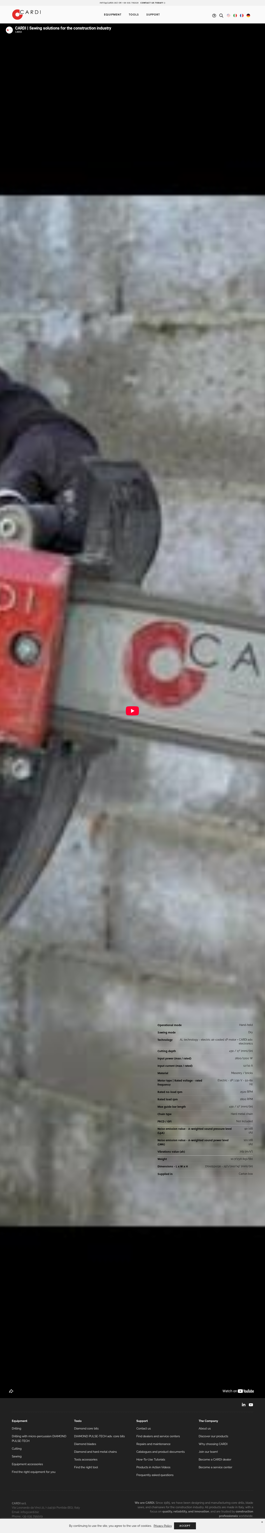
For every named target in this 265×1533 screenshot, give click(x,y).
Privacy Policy (163, 1525)
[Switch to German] (248, 15)
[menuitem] (39, 1428)
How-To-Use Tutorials (150, 1459)
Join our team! (208, 1452)
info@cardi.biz (30, 1512)
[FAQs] (214, 16)
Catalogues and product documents (160, 1452)
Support (153, 14)
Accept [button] (185, 1525)
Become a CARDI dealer (215, 1459)
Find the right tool (86, 1467)
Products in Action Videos (153, 1467)
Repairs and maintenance (153, 1444)
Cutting (17, 1448)
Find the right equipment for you (33, 1472)
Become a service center (215, 1467)
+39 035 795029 (32, 1516)
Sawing (17, 1456)
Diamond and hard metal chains (95, 1452)
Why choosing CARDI (213, 1444)
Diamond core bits (86, 1428)
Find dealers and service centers (158, 1436)
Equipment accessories (27, 1464)
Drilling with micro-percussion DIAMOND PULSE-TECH (39, 1439)
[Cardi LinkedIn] (243, 1405)
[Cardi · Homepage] (26, 14)
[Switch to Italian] (235, 15)
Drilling (16, 1428)
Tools (134, 14)
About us (205, 1428)
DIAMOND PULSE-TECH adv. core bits (99, 1436)
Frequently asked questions (154, 1475)
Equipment (112, 14)
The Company (208, 1421)
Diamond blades (85, 1444)
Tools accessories (85, 1459)
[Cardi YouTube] (251, 1405)
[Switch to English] (228, 15)
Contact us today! (152, 2)
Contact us (143, 1428)
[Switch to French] (242, 15)
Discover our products (213, 1436)
